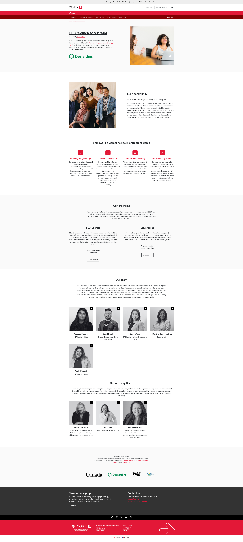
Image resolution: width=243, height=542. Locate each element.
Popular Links (161, 7)
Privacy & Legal (127, 527)
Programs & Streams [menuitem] (86, 17)
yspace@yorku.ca (134, 499)
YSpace (72, 13)
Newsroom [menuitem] (122, 17)
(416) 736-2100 (100, 529)
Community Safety (128, 525)
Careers (125, 530)
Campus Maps (100, 530)
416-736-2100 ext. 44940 (137, 501)
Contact (170, 17)
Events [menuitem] (114, 17)
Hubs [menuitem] (108, 17)
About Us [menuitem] (73, 17)
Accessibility (126, 529)
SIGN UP (73, 506)
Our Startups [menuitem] (100, 17)
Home (70, 21)
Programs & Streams (79, 21)
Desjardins (81, 37)
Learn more (92, 259)
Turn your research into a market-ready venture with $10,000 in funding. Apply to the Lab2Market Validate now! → (121, 2)
